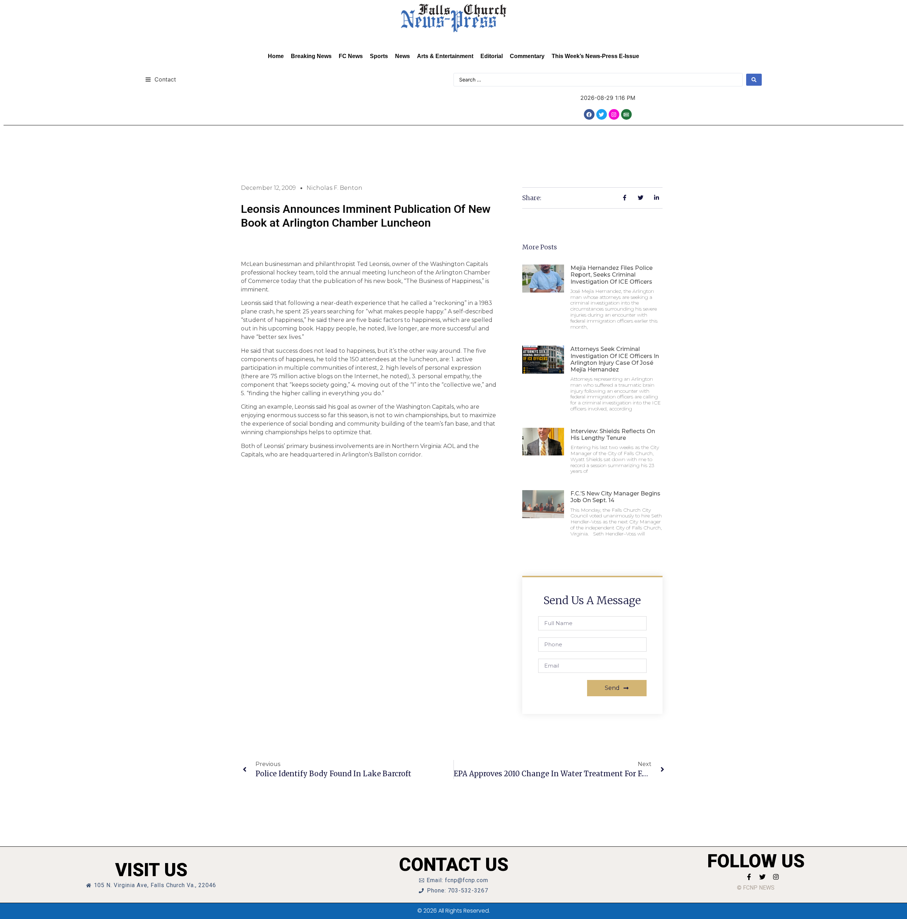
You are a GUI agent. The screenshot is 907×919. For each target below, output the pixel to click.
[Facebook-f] (749, 877)
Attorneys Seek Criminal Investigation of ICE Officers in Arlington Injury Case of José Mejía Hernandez (614, 359)
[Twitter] (601, 114)
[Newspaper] (626, 114)
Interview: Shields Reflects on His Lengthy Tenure (612, 434)
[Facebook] (589, 114)
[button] (160, 79)
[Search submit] (754, 80)
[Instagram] (614, 114)
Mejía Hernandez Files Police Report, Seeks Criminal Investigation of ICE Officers (611, 275)
